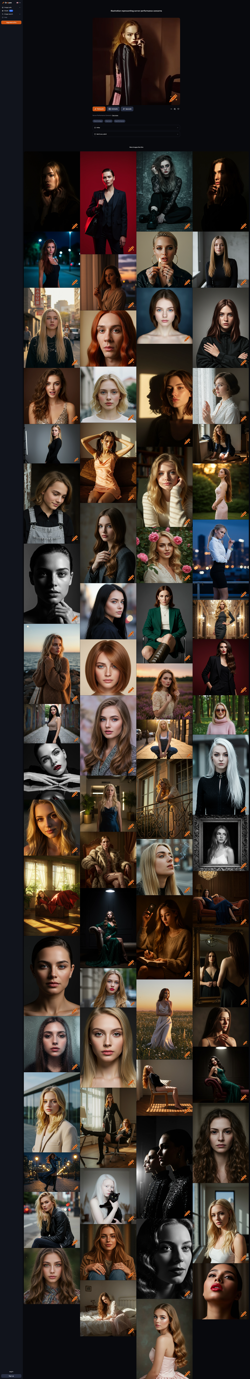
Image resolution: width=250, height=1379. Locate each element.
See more (115, 115)
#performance (119, 121)
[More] (171, 109)
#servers (108, 121)
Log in (11, 1371)
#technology (98, 121)
